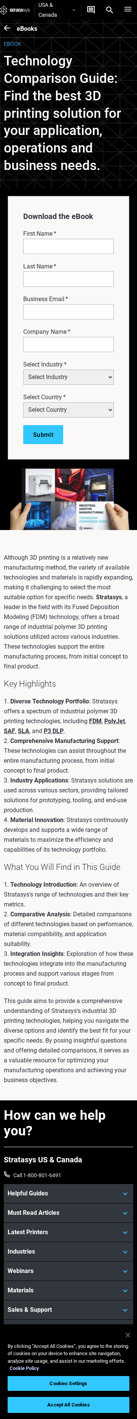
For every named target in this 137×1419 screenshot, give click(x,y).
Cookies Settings (68, 1383)
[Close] (127, 1335)
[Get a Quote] (90, 10)
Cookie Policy (24, 1368)
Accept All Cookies (68, 1405)
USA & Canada (47, 10)
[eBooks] (10, 29)
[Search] (109, 10)
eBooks (27, 28)
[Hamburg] (128, 10)
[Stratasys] (15, 10)
